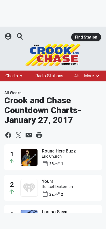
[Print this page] (39, 135)
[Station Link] (53, 55)
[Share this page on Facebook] (8, 135)
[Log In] (9, 36)
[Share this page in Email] (29, 135)
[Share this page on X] (18, 135)
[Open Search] (20, 36)
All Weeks (12, 93)
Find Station (86, 37)
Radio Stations (49, 75)
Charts (11, 75)
